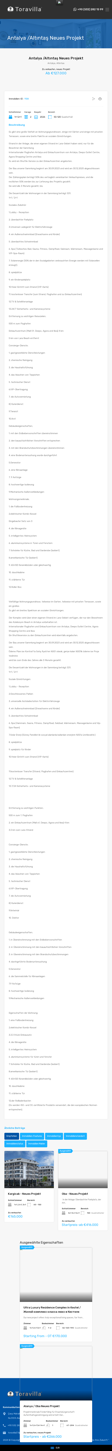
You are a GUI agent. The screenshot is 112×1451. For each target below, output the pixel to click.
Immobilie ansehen (56, 1291)
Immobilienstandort (75, 1136)
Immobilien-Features (32, 1136)
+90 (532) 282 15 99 (90, 9)
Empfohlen (12, 1136)
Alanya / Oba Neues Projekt (41, 1406)
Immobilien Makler (36, 1143)
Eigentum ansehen (29, 1181)
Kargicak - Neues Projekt (24, 1193)
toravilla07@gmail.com (19, 1432)
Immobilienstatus (15, 1143)
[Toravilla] (25, 15)
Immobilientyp (54, 1136)
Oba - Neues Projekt (75, 1193)
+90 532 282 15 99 (17, 1425)
